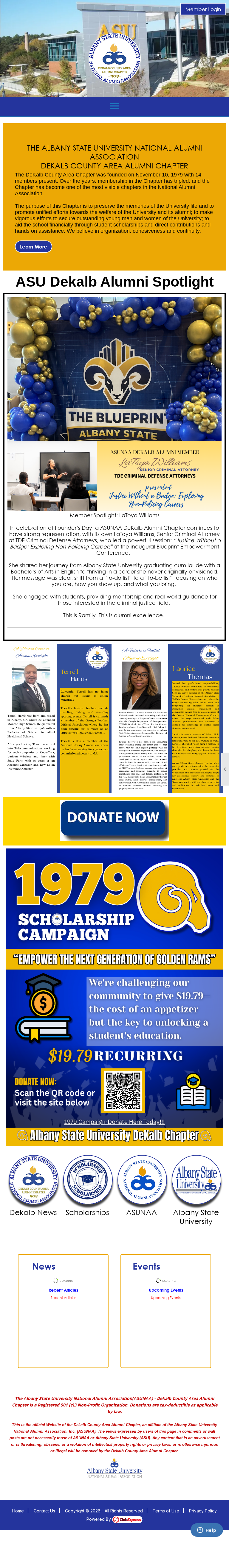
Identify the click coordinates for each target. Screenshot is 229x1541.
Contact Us (44, 1510)
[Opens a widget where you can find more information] (206, 1530)
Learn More (33, 246)
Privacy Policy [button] (203, 1510)
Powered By (99, 1519)
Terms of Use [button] (166, 1510)
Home (18, 1510)
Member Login (203, 9)
